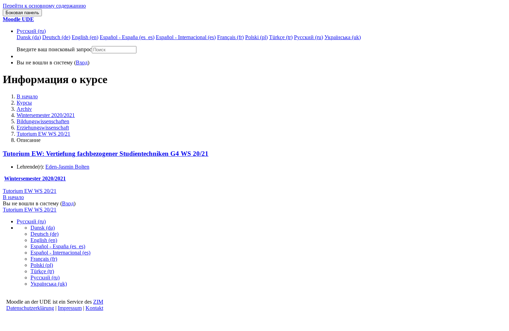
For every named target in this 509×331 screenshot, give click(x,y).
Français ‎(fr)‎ (43, 259)
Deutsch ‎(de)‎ (44, 234)
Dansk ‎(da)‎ (42, 228)
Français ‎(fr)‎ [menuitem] (230, 37)
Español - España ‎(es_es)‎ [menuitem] (127, 37)
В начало (27, 96)
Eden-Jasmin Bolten (67, 167)
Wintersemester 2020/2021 (46, 115)
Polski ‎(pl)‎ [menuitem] (256, 37)
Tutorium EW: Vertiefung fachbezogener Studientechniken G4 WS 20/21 (105, 153)
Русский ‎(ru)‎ (31, 31)
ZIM (98, 302)
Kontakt (94, 308)
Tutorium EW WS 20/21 (43, 134)
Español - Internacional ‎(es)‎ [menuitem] (186, 37)
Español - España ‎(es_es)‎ (57, 246)
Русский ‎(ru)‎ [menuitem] (308, 37)
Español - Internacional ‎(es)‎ (60, 253)
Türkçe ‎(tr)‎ (42, 271)
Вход (82, 62)
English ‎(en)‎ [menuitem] (85, 37)
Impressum (70, 308)
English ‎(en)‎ (43, 240)
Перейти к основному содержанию (44, 6)
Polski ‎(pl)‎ (41, 265)
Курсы (24, 103)
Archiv (24, 109)
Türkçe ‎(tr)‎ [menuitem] (281, 37)
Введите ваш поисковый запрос (54, 49)
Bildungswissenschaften (43, 121)
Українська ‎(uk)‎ (48, 284)
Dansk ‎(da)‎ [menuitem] (29, 37)
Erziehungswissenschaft (43, 128)
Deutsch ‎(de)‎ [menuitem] (56, 37)
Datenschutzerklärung (30, 308)
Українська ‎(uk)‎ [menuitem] (342, 37)
